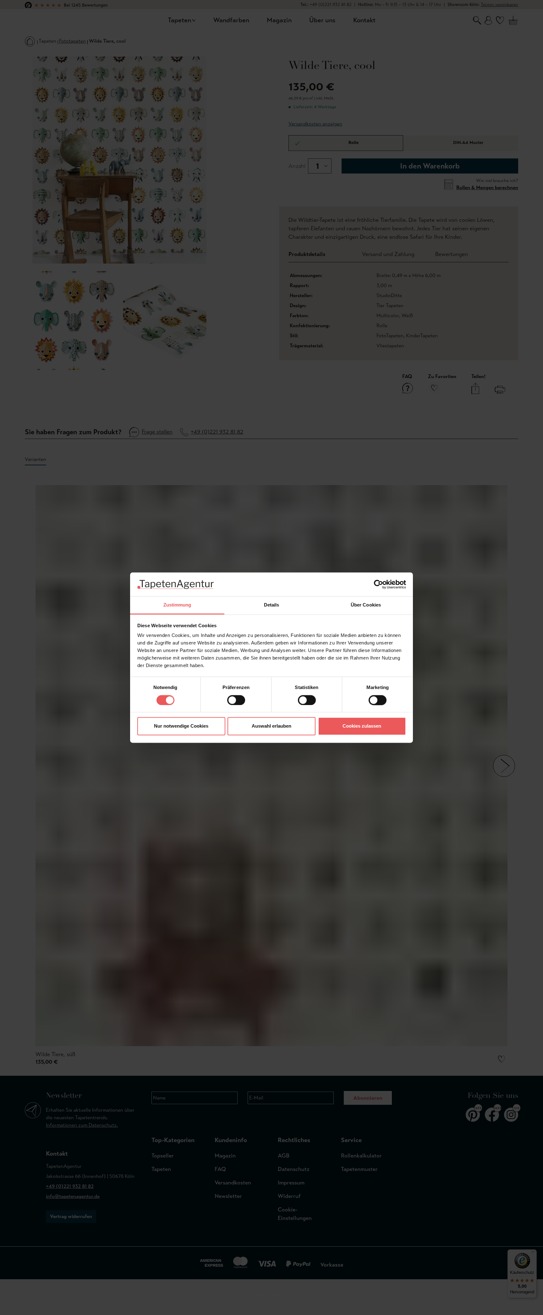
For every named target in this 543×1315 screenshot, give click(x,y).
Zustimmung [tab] (177, 605)
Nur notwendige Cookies (181, 726)
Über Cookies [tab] (366, 605)
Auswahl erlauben (271, 726)
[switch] (236, 700)
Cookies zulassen (362, 726)
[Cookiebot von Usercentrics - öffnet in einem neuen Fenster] (378, 584)
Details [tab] (271, 605)
